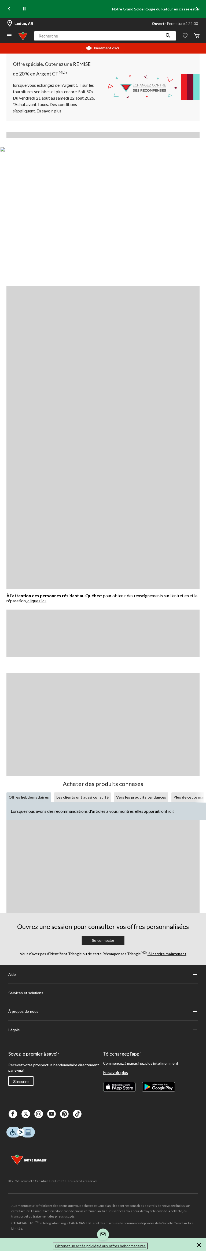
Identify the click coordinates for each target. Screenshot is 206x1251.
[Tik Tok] (77, 1114)
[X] (25, 1114)
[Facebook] (13, 1114)
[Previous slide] (9, 9)
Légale (14, 1030)
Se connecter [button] (103, 940)
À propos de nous (23, 1011)
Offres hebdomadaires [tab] (29, 797)
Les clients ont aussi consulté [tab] (82, 797)
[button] (168, 36)
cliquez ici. (36, 600)
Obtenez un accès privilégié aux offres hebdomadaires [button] (100, 1246)
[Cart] (197, 36)
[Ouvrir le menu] (9, 36)
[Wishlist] (185, 36)
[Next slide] (197, 9)
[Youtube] (51, 1114)
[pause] (24, 9)
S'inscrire (21, 1081)
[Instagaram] (38, 1114)
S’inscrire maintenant (167, 953)
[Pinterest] (64, 1114)
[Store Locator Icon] (9, 23)
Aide (12, 974)
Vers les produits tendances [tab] (141, 797)
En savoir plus (115, 1072)
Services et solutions (25, 993)
